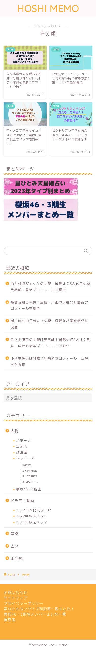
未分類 (16, 558)
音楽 (14, 533)
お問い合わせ (15, 592)
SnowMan (29, 471)
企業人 (21, 446)
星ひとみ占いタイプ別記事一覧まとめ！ (39, 608)
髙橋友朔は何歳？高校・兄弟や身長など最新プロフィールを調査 (49, 305)
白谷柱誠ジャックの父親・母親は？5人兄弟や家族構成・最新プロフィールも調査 (50, 286)
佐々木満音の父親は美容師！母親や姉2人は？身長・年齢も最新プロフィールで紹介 (50, 342)
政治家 (21, 452)
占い (14, 546)
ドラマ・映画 (22, 500)
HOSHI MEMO (48, 8)
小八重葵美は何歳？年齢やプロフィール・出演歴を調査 (49, 361)
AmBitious (30, 482)
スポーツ (23, 440)
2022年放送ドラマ (31, 515)
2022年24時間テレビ (34, 510)
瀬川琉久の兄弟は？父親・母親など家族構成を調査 (49, 324)
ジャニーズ (25, 458)
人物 (14, 431)
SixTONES (29, 476)
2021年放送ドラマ (31, 522)
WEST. (27, 465)
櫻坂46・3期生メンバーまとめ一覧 (35, 614)
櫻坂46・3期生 (28, 489)
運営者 (10, 619)
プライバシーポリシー (23, 603)
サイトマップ (15, 598)
